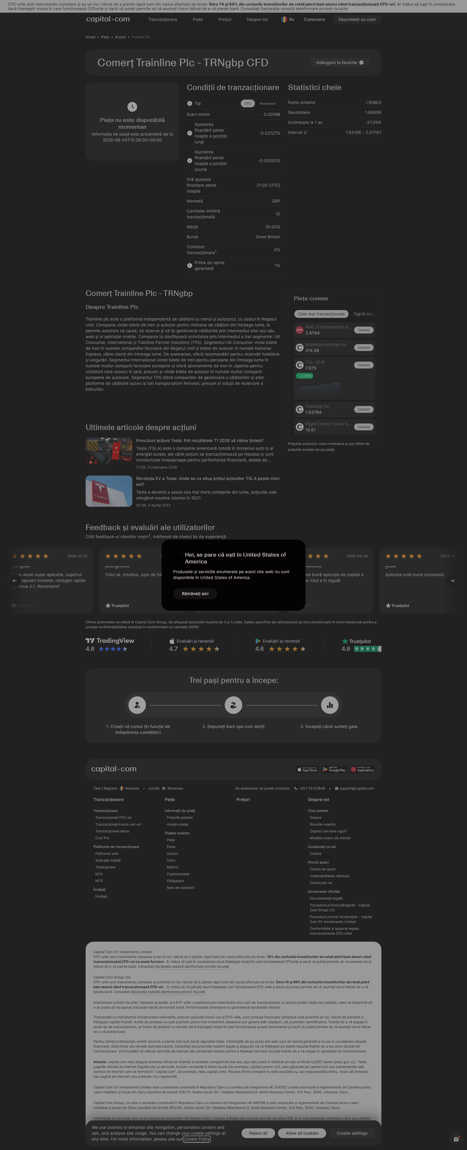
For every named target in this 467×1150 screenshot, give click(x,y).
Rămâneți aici (195, 593)
